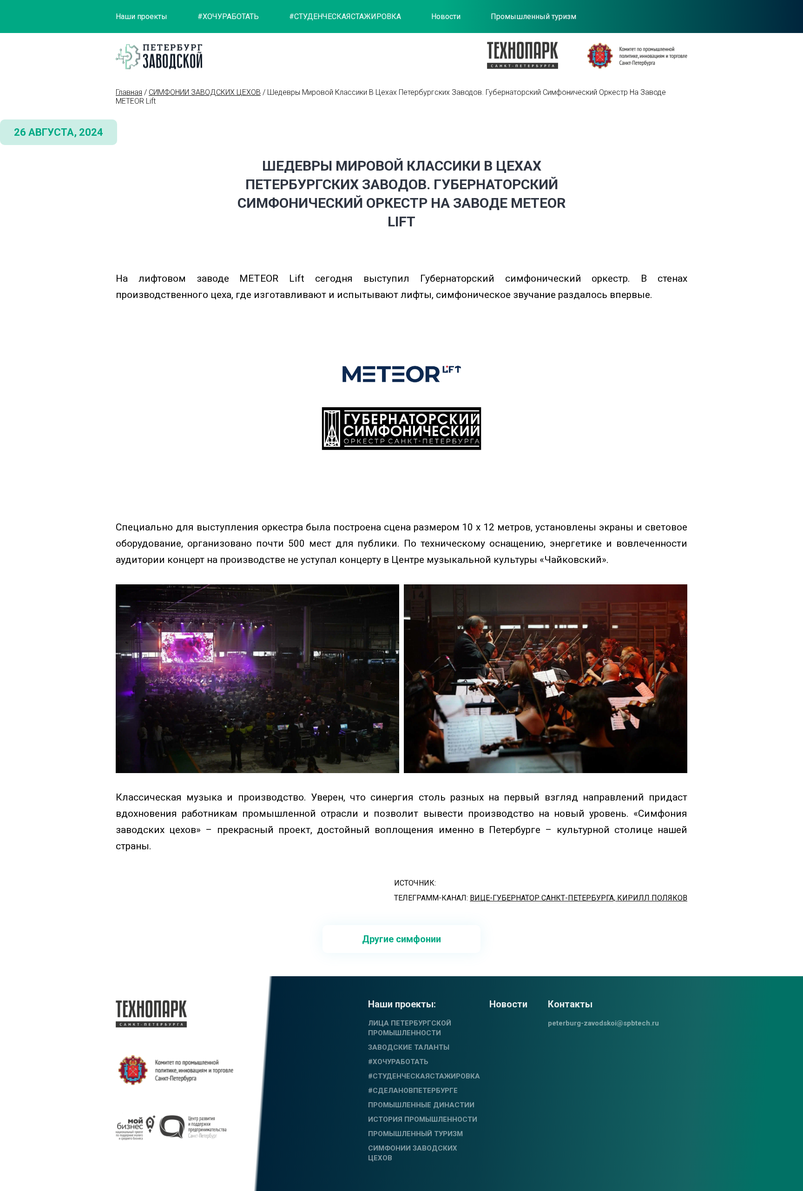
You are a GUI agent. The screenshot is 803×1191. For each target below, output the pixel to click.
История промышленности (422, 1119)
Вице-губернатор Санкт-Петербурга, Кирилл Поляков (578, 897)
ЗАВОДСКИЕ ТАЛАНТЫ (408, 1047)
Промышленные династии (421, 1105)
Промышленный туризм (533, 16)
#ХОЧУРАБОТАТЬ (228, 16)
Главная (129, 92)
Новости (446, 16)
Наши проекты (141, 16)
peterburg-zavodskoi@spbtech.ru (603, 1023)
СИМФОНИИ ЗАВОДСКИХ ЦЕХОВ (205, 92)
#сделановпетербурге (413, 1090)
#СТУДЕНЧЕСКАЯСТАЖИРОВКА (345, 16)
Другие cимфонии (401, 939)
